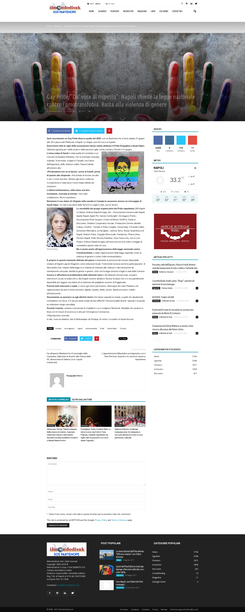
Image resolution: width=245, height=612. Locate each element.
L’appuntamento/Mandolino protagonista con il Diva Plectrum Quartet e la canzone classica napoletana (123, 356)
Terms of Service (119, 520)
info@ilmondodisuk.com (68, 585)
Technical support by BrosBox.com (184, 609)
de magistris (69, 328)
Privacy (155, 609)
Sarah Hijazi (112, 328)
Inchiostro (128, 11)
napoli (80, 328)
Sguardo (102, 11)
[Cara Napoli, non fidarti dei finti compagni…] (107, 585)
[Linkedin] (191, 4)
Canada (58, 328)
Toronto (123, 328)
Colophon (146, 609)
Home (91, 11)
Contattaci (177, 11)
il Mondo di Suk (168, 301)
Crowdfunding (158, 573)
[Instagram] (187, 4)
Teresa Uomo (166, 288)
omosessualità (91, 328)
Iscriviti (192, 137)
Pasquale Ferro (55, 111)
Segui (169, 137)
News (155, 272)
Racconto (158, 373)
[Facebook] (182, 4)
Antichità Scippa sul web (163, 297)
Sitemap (164, 609)
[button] (194, 11)
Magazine (142, 11)
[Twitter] (196, 4)
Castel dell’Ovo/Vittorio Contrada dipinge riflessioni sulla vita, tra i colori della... (130, 569)
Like (158, 137)
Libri (153, 11)
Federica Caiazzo (166, 272)
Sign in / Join (109, 4)
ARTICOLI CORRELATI (58, 399)
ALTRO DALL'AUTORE (82, 399)
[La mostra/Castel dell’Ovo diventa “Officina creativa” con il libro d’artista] (107, 555)
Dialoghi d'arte (159, 581)
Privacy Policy (101, 520)
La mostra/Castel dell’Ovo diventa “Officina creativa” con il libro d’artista (130, 554)
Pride (102, 328)
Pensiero (114, 11)
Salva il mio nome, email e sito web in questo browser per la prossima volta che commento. (90, 514)
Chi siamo (163, 11)
